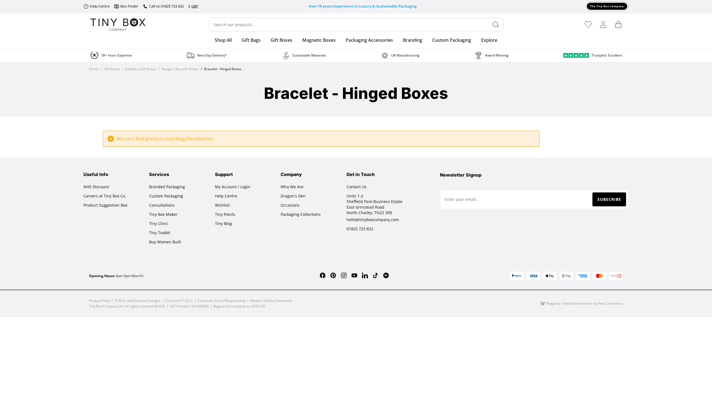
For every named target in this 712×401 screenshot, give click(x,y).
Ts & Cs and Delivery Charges (137, 300)
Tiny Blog (223, 223)
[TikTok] (375, 275)
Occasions (290, 205)
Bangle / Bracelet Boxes (180, 69)
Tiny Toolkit (159, 232)
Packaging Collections (301, 214)
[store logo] (118, 24)
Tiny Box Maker (163, 214)
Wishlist (222, 205)
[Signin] (603, 24)
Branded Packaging (167, 186)
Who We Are (292, 186)
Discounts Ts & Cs (179, 300)
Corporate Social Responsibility (222, 300)
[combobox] (356, 24)
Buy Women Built (165, 241)
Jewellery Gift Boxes (140, 69)
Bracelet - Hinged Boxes (222, 69)
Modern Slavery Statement (271, 300)
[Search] (497, 24)
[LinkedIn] (365, 275)
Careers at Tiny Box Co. (104, 196)
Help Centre (226, 196)
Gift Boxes (112, 69)
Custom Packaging (166, 196)
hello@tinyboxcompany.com (373, 219)
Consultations (162, 205)
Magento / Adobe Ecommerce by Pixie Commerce (584, 303)
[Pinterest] (333, 275)
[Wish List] (588, 24)
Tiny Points (225, 214)
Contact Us (357, 186)
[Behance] (386, 275)
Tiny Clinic (158, 223)
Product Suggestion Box (105, 205)
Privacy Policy (99, 300)
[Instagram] (343, 275)
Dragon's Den (293, 196)
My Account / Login (232, 186)
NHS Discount (96, 186)
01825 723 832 (360, 228)
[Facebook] (322, 275)
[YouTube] (354, 275)
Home (93, 69)
